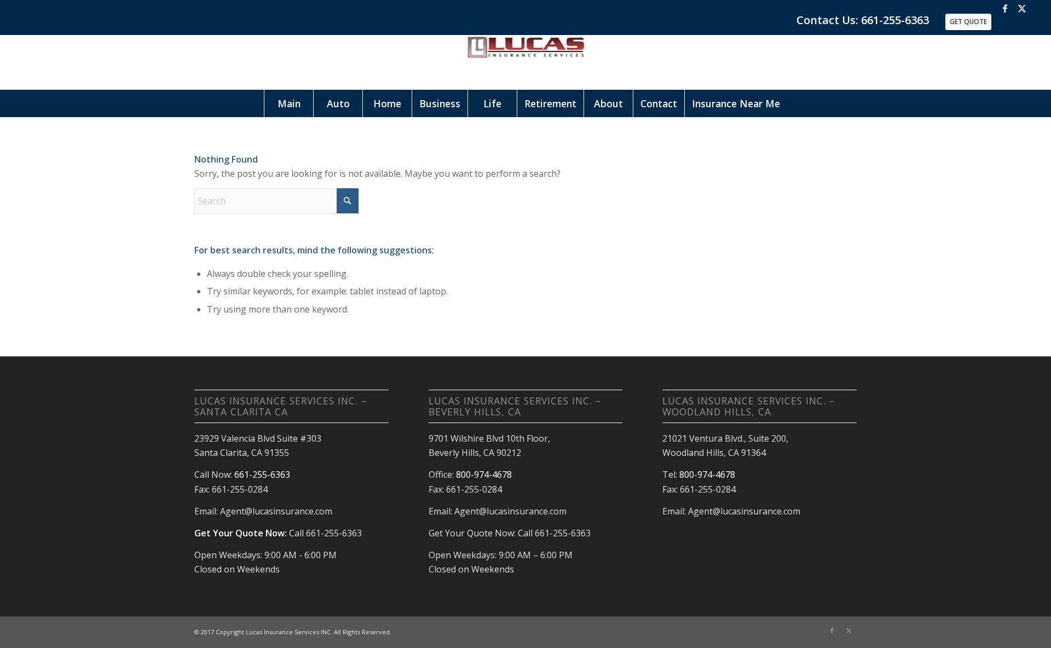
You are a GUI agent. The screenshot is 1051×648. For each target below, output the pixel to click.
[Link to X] (1022, 8)
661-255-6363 (262, 474)
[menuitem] (288, 103)
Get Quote (968, 21)
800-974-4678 (484, 474)
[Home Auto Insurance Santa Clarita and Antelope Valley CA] (525, 62)
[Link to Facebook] (1005, 8)
